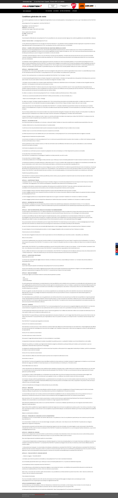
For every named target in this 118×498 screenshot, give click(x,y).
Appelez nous (53, 6)
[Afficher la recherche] (95, 6)
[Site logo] (32, 5)
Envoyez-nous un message (64, 6)
